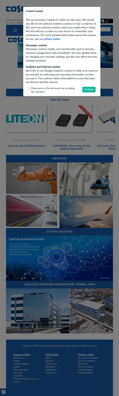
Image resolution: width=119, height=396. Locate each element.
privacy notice (52, 39)
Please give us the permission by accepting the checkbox (53, 90)
